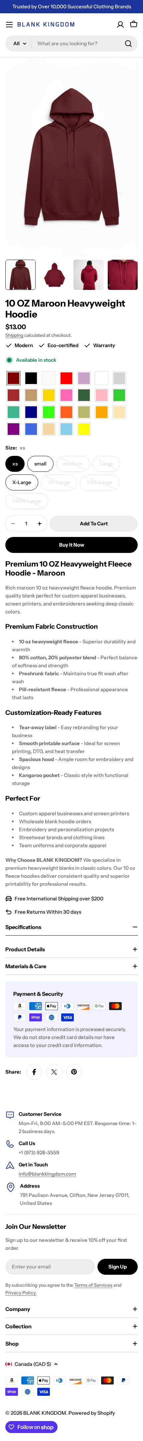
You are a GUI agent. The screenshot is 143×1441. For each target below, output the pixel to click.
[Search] (128, 44)
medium (76, 466)
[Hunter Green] (84, 395)
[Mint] (13, 412)
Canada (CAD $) (33, 1364)
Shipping (14, 335)
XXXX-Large (30, 503)
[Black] (31, 378)
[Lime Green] (119, 395)
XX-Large (62, 484)
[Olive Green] (84, 412)
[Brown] (13, 395)
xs (15, 463)
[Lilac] (84, 378)
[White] (101, 378)
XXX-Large (103, 484)
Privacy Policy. (21, 1293)
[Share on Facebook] (34, 1072)
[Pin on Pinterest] (74, 1072)
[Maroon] (13, 378)
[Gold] (49, 395)
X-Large (21, 482)
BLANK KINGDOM (44, 1413)
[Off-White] (49, 378)
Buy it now (71, 545)
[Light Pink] (101, 395)
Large (109, 466)
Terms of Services (93, 1285)
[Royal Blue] (31, 429)
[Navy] (31, 412)
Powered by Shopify (92, 1413)
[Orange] (101, 412)
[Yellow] (84, 429)
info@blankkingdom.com (47, 1174)
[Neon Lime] (49, 412)
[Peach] (119, 412)
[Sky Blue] (66, 429)
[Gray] (119, 378)
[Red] (66, 378)
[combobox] (71, 44)
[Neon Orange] (66, 412)
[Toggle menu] (9, 25)
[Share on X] (54, 1072)
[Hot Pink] (66, 395)
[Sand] (49, 429)
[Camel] (31, 395)
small (40, 463)
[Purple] (13, 429)
